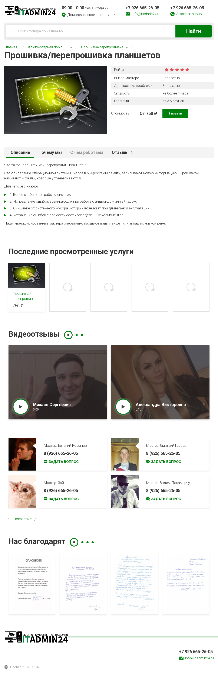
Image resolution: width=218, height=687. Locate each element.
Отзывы (122, 152)
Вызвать (175, 113)
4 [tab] (93, 542)
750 (149, 113)
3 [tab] (82, 335)
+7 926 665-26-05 (142, 7)
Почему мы (50, 152)
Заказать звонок (190, 14)
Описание (20, 152)
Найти (193, 31)
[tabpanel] (57, 382)
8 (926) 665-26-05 (61, 453)
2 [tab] (77, 335)
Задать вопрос (64, 461)
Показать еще (25, 519)
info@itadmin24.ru (146, 14)
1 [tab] (68, 335)
